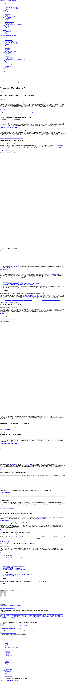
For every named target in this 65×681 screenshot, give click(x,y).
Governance (7, 14)
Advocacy (5, 33)
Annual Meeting (8, 28)
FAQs (6, 673)
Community (5, 2)
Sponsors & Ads (8, 655)
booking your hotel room (57, 145)
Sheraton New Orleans (36, 146)
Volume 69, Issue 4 (13, 536)
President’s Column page (29, 112)
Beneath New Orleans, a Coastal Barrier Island (13, 282)
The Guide (7, 664)
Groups (6, 3)
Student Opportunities (9, 22)
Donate (6, 15)
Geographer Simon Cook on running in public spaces (14, 557)
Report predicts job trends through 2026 (11, 568)
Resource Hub (8, 31)
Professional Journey (7, 17)
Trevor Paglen (12, 464)
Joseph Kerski (3, 439)
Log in (4, 79)
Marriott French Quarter (26, 146)
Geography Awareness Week (33, 295)
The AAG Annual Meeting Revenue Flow (7, 619)
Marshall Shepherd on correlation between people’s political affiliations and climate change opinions (24, 558)
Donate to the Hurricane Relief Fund (8, 313)
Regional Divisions (9, 6)
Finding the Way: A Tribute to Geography (7, 608)
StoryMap (57, 298)
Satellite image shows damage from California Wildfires (14, 566)
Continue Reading (4, 109)
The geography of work (8, 567)
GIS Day (4, 578)
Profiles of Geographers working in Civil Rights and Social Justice (18, 300)
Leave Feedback (8, 676)
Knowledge (5, 30)
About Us (4, 10)
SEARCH (17, 82)
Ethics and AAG (8, 23)
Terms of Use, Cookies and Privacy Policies (9, 680)
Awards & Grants (8, 5)
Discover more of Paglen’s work (7, 469)
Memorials (7, 9)
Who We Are (7, 11)
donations (57, 297)
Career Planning (8, 18)
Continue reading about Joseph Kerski (8, 443)
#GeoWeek (42, 295)
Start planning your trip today (6, 150)
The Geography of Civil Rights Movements (32, 296)
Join (3, 80)
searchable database (42, 518)
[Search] (3, 81)
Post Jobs (7, 20)
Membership (7, 12)
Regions (6, 645)
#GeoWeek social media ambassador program (51, 300)
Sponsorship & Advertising (10, 16)
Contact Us (7, 656)
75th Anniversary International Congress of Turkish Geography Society (18, 574)
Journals (6, 32)
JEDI (6, 646)
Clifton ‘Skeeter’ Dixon (15, 266)
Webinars (7, 27)
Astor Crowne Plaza (47, 146)
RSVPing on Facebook (39, 145)
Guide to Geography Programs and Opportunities (15, 24)
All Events (7, 26)
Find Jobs (7, 19)
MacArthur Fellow (29, 464)
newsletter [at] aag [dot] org (41, 581)
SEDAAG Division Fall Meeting (9, 575)
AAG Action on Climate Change (11, 8)
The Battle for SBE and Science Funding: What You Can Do (10, 628)
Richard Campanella (52, 274)
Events (4, 25)
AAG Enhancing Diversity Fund (8, 298)
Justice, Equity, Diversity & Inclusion (12, 7)
